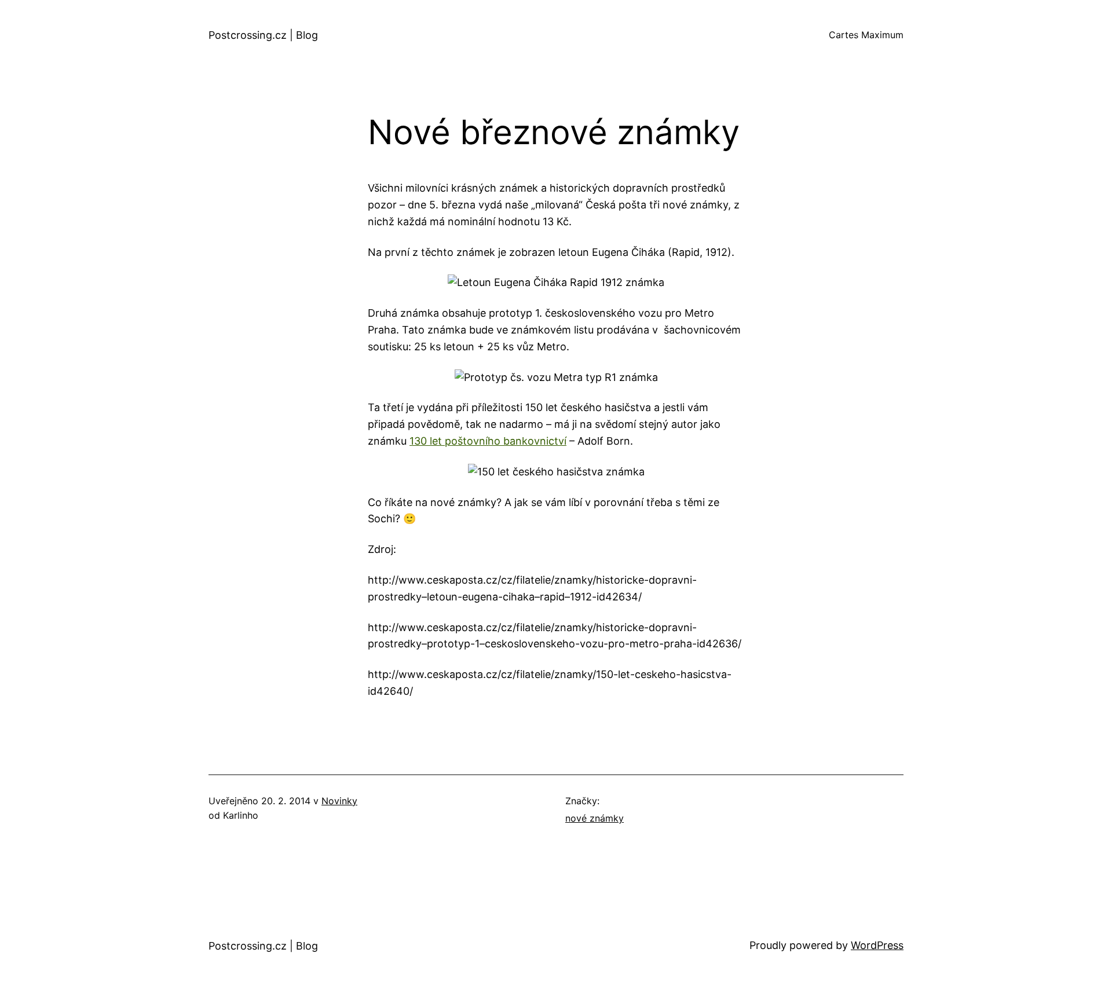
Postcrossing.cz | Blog (263, 35)
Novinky (339, 801)
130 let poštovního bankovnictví (487, 441)
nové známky (594, 818)
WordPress (877, 945)
